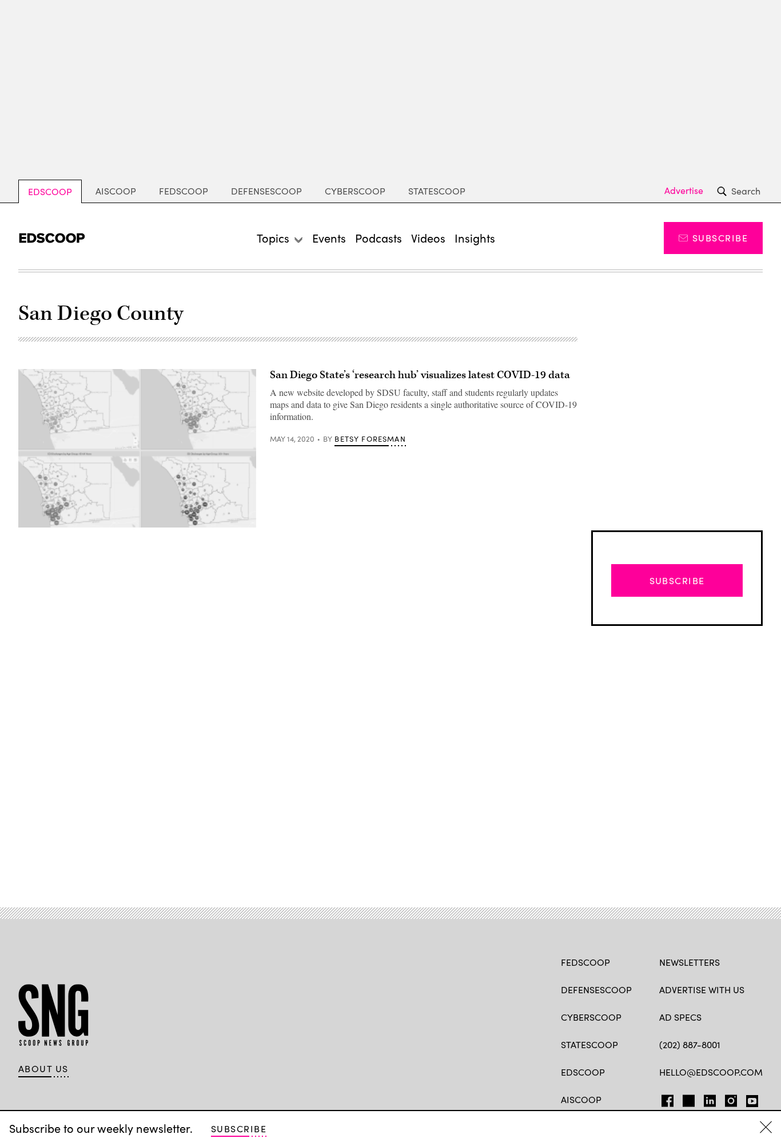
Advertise (683, 190)
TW (687, 1098)
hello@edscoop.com (711, 1072)
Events (329, 237)
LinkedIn (710, 1098)
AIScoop (115, 191)
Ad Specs (680, 1017)
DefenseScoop (266, 191)
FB (664, 1098)
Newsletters (689, 962)
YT (749, 1098)
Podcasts (378, 237)
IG (727, 1098)
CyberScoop (355, 191)
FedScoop (183, 191)
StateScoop (436, 191)
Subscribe (720, 238)
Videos (428, 237)
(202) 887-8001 (689, 1044)
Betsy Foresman (369, 439)
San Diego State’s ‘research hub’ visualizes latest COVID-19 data (420, 375)
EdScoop (50, 191)
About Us (43, 1068)
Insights (475, 237)
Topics (273, 237)
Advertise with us (701, 990)
